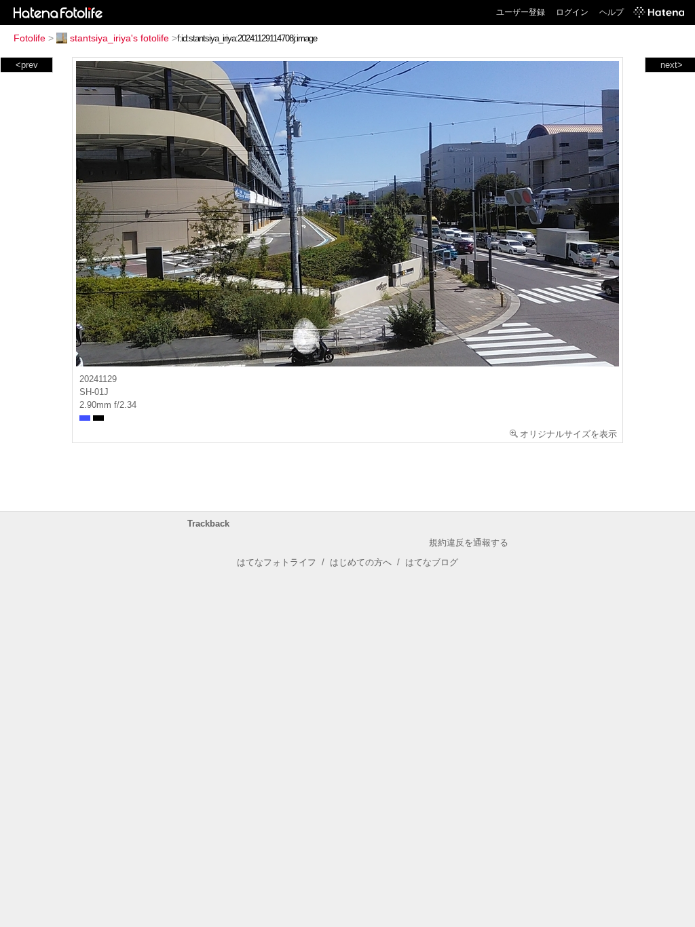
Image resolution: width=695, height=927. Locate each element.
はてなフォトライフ (276, 562)
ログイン (572, 12)
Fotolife (29, 38)
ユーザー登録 (520, 12)
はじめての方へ (361, 562)
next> (671, 65)
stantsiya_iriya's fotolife (119, 38)
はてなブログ (431, 562)
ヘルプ (611, 12)
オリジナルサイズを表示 (568, 434)
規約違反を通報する (468, 542)
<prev (27, 65)
